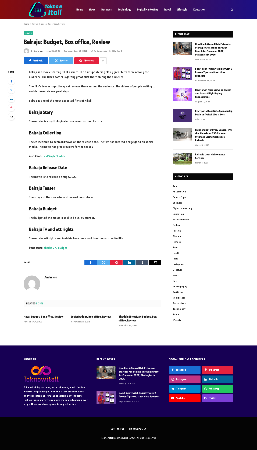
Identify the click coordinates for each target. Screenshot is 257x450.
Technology (124, 9)
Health (176, 253)
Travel (167, 9)
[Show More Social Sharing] (103, 60)
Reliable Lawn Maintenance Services (210, 156)
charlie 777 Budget (55, 248)
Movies (28, 33)
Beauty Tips (179, 197)
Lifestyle (182, 9)
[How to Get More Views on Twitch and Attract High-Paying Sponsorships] (182, 94)
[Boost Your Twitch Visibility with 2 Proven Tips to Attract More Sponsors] (182, 73)
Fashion (177, 225)
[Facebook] (11, 81)
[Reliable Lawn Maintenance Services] (182, 159)
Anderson (38, 51)
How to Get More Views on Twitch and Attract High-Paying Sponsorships (213, 93)
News (92, 9)
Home (79, 9)
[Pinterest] (11, 107)
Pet (175, 280)
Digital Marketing (147, 9)
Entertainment (181, 219)
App (175, 186)
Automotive (179, 191)
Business (106, 9)
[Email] (11, 116)
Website (177, 320)
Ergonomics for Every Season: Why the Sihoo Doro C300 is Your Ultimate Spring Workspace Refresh (213, 135)
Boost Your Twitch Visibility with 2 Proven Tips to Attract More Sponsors (213, 72)
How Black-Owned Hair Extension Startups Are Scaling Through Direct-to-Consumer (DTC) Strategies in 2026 (213, 49)
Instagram (178, 264)
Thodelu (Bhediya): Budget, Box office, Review (138, 318)
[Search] (231, 10)
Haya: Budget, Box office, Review (43, 316)
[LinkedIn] (11, 98)
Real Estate (179, 297)
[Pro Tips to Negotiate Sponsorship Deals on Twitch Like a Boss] (182, 115)
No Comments (100, 51)
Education (199, 9)
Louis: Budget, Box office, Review (91, 316)
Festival (177, 230)
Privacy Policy (138, 428)
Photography (180, 286)
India (175, 258)
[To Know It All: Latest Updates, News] (45, 9)
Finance (177, 236)
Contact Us (117, 428)
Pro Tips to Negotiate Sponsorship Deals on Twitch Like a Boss (214, 112)
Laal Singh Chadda (54, 156)
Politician (178, 292)
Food (175, 247)
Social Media (180, 303)
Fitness (177, 241)
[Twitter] (11, 90)
